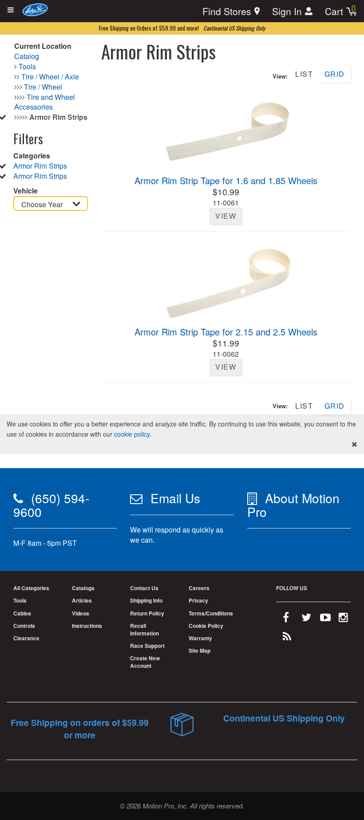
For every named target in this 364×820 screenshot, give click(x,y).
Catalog (26, 56)
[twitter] (306, 619)
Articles (82, 600)
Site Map (199, 650)
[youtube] (325, 619)
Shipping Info (146, 600)
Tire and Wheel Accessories (44, 102)
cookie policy (132, 434)
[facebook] (286, 619)
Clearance (26, 638)
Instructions (87, 626)
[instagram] (343, 619)
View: (280, 76)
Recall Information (144, 629)
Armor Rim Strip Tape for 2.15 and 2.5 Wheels (226, 331)
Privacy (198, 600)
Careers (199, 588)
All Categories (31, 588)
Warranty (200, 638)
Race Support (147, 646)
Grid (334, 74)
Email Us (175, 498)
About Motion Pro (293, 504)
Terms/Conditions (211, 613)
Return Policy (147, 613)
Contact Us (144, 588)
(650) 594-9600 (51, 504)
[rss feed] (287, 638)
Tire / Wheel (43, 87)
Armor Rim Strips (40, 166)
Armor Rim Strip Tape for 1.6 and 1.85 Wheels (226, 180)
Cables (22, 613)
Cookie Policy (206, 626)
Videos (80, 613)
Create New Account (145, 662)
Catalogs (83, 588)
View (225, 216)
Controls (24, 626)
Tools (27, 66)
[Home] (35, 9)
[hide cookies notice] (354, 444)
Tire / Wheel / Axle (50, 76)
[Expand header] (11, 10)
